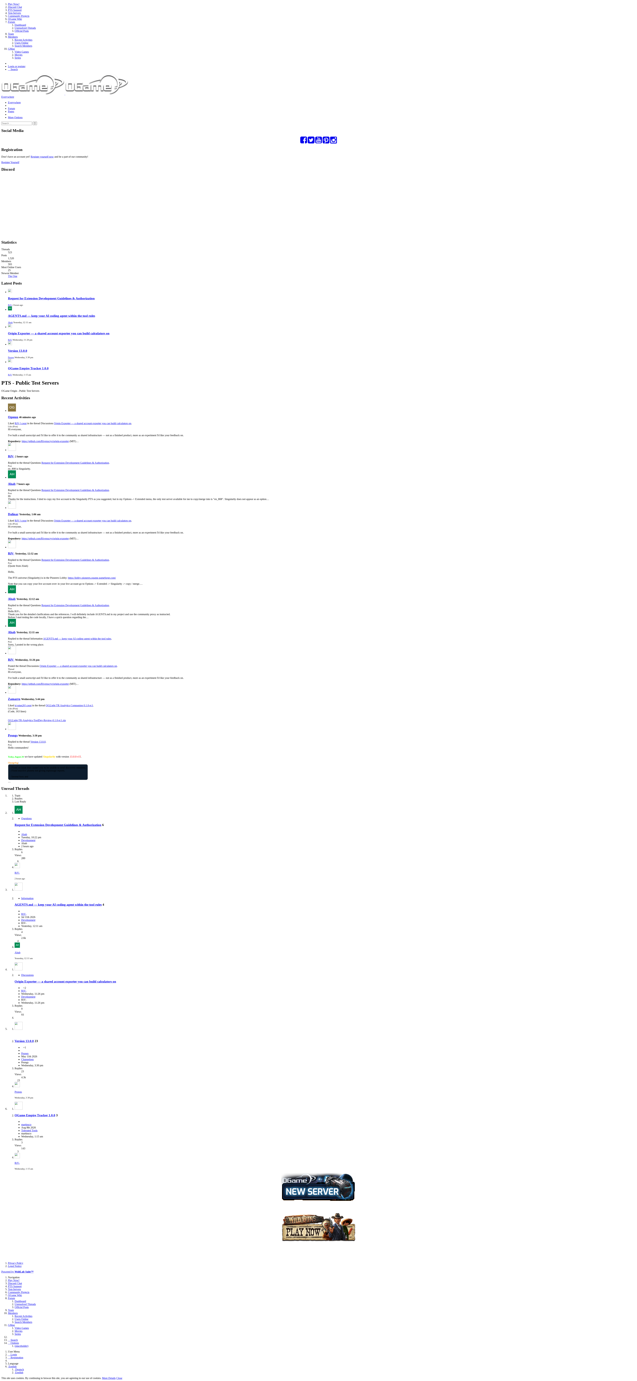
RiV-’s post (21, 423)
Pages (11, 111)
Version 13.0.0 (17, 351)
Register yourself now (42, 156)
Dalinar (13, 514)
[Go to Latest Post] (17, 867)
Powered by (17, 1271)
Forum (11, 108)
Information (27, 898)
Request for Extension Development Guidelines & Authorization (51, 298)
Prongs (11, 357)
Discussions (27, 975)
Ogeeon (13, 417)
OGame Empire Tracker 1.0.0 (28, 368)
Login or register (16, 66)
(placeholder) (21, 1346)
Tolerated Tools (29, 1130)
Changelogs (27, 1059)
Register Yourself (10, 162)
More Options (15, 117)
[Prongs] (12, 729)
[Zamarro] (12, 692)
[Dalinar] (12, 507)
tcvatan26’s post (23, 705)
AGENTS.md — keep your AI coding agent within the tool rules (51, 316)
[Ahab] (12, 477)
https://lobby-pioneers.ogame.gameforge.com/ (92, 577)
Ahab (10, 322)
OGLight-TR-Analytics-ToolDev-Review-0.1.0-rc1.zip (37, 720)
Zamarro (14, 699)
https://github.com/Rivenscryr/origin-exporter (45, 441)
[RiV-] (12, 449)
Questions (26, 818)
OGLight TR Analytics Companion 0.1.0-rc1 (69, 705)
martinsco (26, 1124)
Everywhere (7, 96)
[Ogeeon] (12, 410)
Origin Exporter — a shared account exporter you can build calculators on (58, 333)
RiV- (10, 305)
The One (12, 276)
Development (28, 840)
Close (119, 1378)
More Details (109, 1378)
